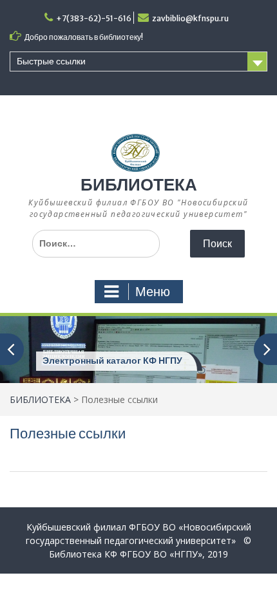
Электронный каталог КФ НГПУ (112, 360)
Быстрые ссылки (51, 61)
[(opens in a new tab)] (138, 348)
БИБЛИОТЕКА (139, 184)
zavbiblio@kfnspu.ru (190, 18)
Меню (152, 292)
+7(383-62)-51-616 (93, 18)
